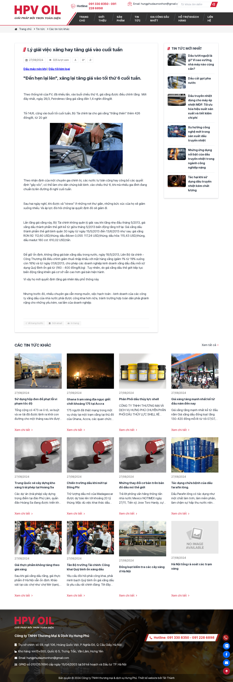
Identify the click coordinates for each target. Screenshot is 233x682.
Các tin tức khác (59, 29)
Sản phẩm (120, 18)
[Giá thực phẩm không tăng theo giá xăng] (38, 537)
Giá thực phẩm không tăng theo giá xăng (37, 567)
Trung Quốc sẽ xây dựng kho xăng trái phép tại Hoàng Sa (35, 485)
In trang (75, 323)
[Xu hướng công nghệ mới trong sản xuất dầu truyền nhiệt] (177, 131)
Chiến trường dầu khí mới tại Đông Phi (87, 485)
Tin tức (138, 18)
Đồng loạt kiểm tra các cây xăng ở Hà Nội (142, 569)
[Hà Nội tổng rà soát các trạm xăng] (194, 537)
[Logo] (38, 12)
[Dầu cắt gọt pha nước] (177, 82)
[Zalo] (226, 646)
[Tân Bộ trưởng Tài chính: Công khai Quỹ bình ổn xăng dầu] (90, 537)
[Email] (226, 662)
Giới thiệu (102, 18)
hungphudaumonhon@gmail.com (161, 3)
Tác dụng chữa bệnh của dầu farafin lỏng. (191, 485)
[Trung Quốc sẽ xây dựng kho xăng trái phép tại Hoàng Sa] (38, 454)
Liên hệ (210, 18)
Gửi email (57, 323)
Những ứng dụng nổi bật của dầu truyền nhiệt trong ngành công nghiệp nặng (201, 158)
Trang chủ (83, 18)
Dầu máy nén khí (35, 69)
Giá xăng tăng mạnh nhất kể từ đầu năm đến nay (193, 401)
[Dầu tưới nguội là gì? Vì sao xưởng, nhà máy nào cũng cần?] (177, 60)
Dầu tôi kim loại (59, 69)
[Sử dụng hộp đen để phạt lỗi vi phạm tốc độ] (38, 371)
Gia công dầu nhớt (159, 18)
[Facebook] (226, 654)
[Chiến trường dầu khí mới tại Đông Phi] (90, 454)
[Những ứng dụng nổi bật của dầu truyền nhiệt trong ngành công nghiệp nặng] (177, 154)
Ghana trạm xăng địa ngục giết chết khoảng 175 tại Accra (88, 401)
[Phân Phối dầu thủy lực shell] (142, 371)
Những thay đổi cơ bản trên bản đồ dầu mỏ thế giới (141, 485)
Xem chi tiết (22, 430)
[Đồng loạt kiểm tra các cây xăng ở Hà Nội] (142, 538)
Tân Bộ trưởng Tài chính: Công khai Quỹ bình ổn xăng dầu (88, 567)
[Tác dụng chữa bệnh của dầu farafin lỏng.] (194, 454)
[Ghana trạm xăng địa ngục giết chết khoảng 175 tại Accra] (90, 371)
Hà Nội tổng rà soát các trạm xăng (191, 566)
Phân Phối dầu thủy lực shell (139, 399)
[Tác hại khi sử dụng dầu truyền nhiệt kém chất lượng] (177, 181)
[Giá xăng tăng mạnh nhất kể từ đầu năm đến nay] (194, 371)
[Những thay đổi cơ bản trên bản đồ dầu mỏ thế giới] (142, 454)
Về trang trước (35, 323)
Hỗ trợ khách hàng (188, 18)
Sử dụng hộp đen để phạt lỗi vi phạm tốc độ (36, 401)
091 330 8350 (98, 4)
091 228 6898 (203, 637)
